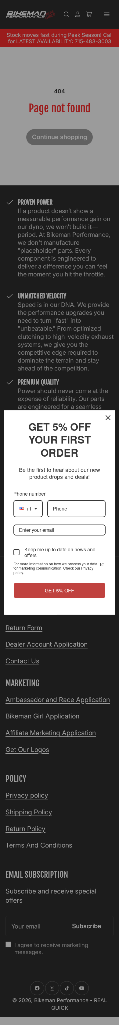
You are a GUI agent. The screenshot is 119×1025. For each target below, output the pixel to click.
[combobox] (28, 508)
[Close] (108, 417)
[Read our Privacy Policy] (102, 564)
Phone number (29, 493)
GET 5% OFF (59, 590)
